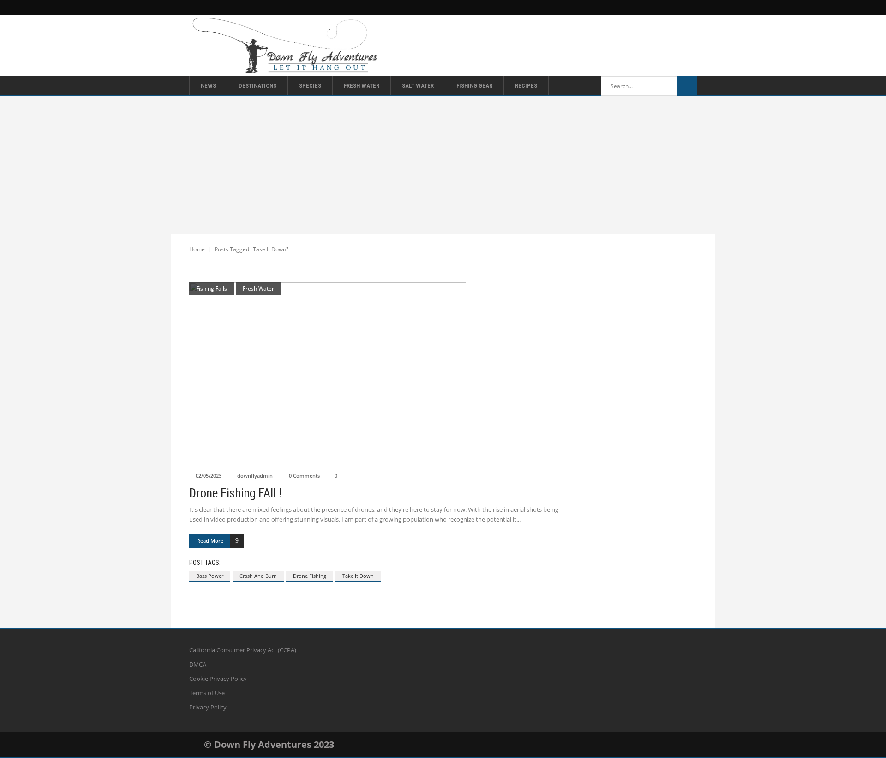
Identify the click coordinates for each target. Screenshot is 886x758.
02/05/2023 (209, 475)
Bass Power (209, 575)
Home (197, 249)
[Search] (687, 86)
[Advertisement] (443, 165)
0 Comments (304, 475)
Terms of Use (207, 693)
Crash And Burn (258, 575)
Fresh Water (258, 288)
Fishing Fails (211, 288)
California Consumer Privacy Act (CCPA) (242, 650)
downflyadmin (255, 475)
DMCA (197, 664)
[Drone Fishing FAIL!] (375, 374)
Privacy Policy (208, 707)
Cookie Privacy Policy (218, 678)
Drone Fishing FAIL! (235, 493)
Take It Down (358, 575)
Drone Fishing (309, 575)
